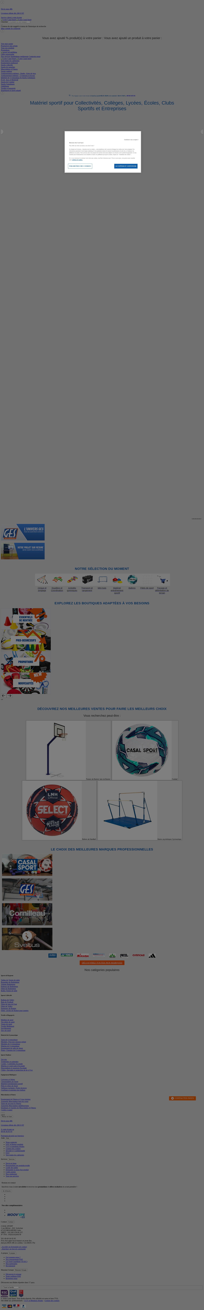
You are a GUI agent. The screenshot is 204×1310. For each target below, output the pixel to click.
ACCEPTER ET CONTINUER (125, 166)
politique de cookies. (77, 159)
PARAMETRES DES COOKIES (80, 166)
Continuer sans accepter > (131, 139)
